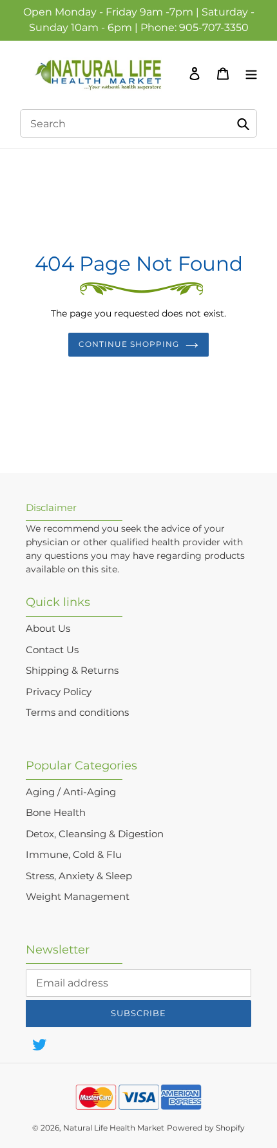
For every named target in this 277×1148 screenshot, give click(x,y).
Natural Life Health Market (113, 1127)
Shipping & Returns (72, 670)
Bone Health (56, 812)
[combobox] (138, 123)
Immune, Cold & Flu (74, 854)
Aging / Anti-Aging (71, 792)
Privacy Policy (58, 691)
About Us (48, 628)
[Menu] (248, 73)
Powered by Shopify (206, 1127)
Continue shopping (129, 344)
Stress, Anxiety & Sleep (79, 876)
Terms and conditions (77, 712)
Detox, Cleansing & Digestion (95, 834)
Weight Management (77, 896)
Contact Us (52, 649)
